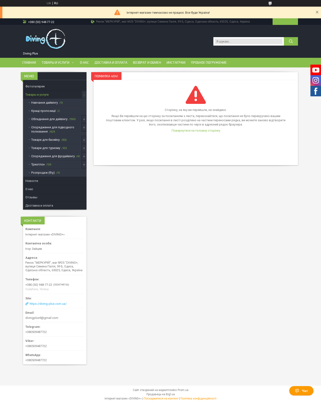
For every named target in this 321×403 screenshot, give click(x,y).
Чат (305, 391)
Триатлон (38, 164)
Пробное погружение (209, 62)
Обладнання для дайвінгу (49, 119)
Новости (31, 181)
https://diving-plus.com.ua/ (48, 303)
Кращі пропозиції (43, 111)
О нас (84, 62)
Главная (29, 62)
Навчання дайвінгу (44, 102)
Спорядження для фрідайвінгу (53, 156)
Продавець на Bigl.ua (160, 394)
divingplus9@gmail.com (41, 318)
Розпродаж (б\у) (43, 172)
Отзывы (31, 197)
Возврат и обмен (147, 62)
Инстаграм (176, 62)
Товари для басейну (45, 139)
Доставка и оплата (110, 62)
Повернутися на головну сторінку (196, 130)
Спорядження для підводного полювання (52, 129)
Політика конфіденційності (198, 398)
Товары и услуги (55, 62)
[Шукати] (291, 41)
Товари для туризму (45, 148)
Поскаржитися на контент (161, 398)
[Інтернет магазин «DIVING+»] (46, 39)
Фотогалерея (35, 86)
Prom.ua (183, 390)
